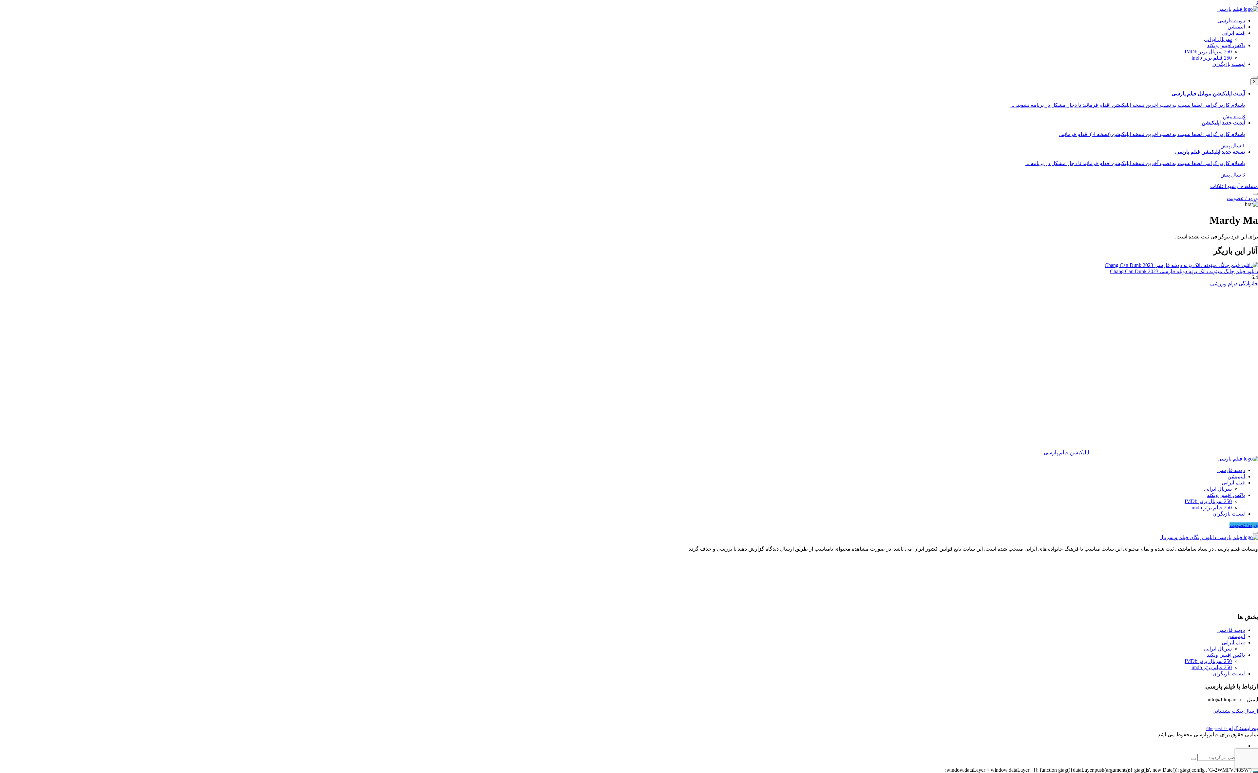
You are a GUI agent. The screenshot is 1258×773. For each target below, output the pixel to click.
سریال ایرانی (1218, 39)
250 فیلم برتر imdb (1211, 58)
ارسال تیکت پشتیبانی (1235, 711)
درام (1232, 283)
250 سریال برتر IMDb (1208, 51)
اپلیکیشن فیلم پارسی (1066, 452)
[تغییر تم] (1255, 77)
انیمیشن (1236, 26)
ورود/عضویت (1243, 525)
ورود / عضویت (1242, 198)
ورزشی (1218, 283)
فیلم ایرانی (1233, 33)
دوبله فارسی (1231, 20)
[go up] (1255, 772)
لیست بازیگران (1228, 64)
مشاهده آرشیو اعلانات (1234, 186)
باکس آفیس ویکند (1226, 45)
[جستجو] (1255, 194)
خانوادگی (1248, 283)
